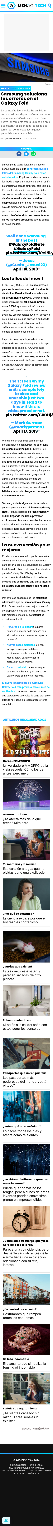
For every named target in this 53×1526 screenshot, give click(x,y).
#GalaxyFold (26, 248)
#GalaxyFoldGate (26, 244)
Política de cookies (40, 1470)
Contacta (19, 1473)
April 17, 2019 (25, 431)
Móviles (25, 88)
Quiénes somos (18, 1465)
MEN (8, 88)
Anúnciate (33, 1473)
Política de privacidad (14, 1470)
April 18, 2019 (25, 269)
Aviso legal (36, 1465)
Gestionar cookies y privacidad (26, 1467)
